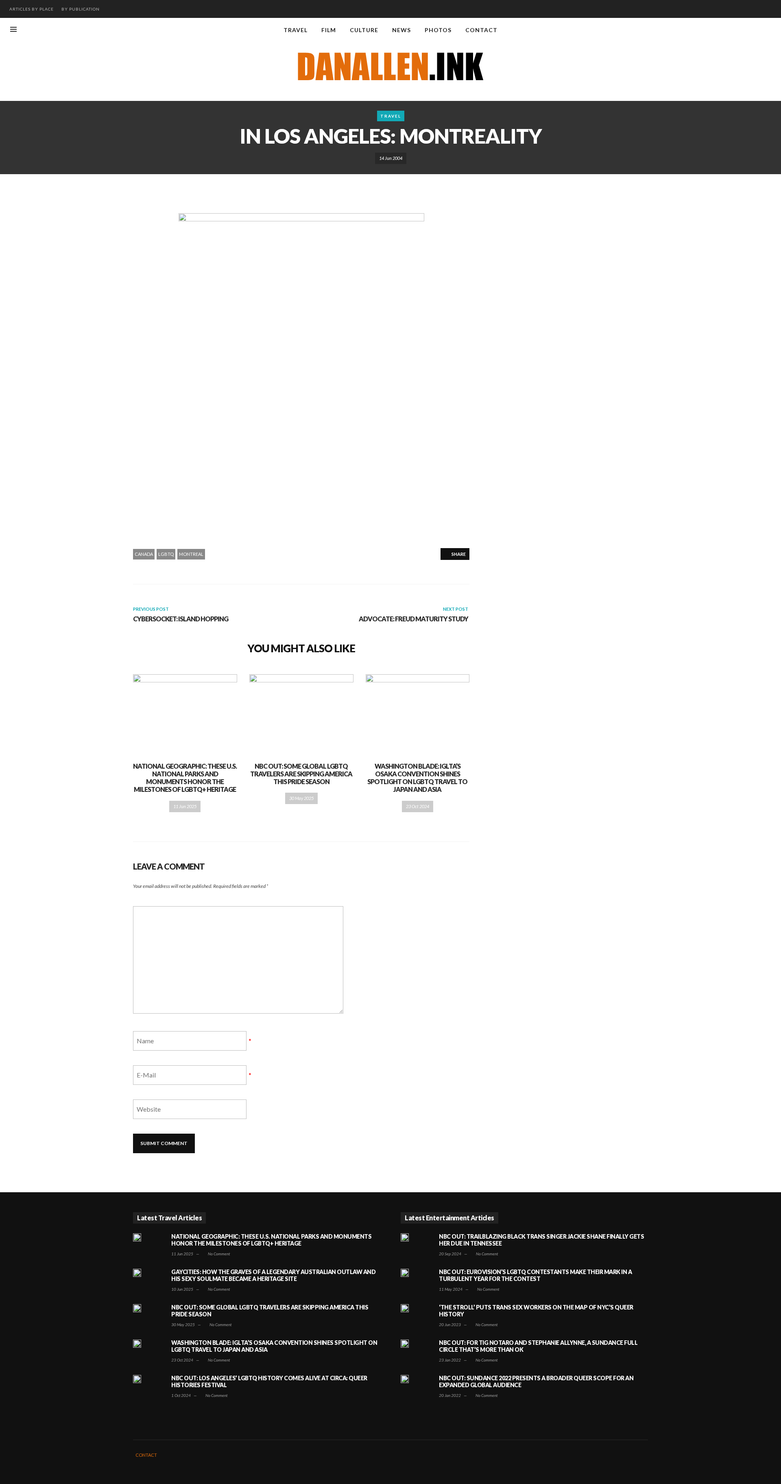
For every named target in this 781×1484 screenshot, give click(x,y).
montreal (191, 554)
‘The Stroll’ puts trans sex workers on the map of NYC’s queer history (536, 1311)
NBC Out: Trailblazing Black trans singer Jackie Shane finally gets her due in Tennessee (541, 1240)
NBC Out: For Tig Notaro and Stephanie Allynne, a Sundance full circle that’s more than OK (538, 1346)
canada (144, 554)
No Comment (218, 1253)
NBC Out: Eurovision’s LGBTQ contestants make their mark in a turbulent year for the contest (535, 1275)
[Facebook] (728, 30)
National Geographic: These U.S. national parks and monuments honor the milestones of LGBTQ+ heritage (185, 777)
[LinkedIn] (755, 30)
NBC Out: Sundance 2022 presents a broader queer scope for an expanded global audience (536, 1381)
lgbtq (166, 554)
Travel (390, 116)
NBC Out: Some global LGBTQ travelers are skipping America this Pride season (301, 773)
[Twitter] (769, 30)
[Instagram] (742, 30)
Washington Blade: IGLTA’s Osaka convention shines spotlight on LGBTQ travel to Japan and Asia (417, 777)
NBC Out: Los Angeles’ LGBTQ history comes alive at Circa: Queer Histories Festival (269, 1381)
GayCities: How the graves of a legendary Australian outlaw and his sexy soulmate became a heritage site (273, 1275)
